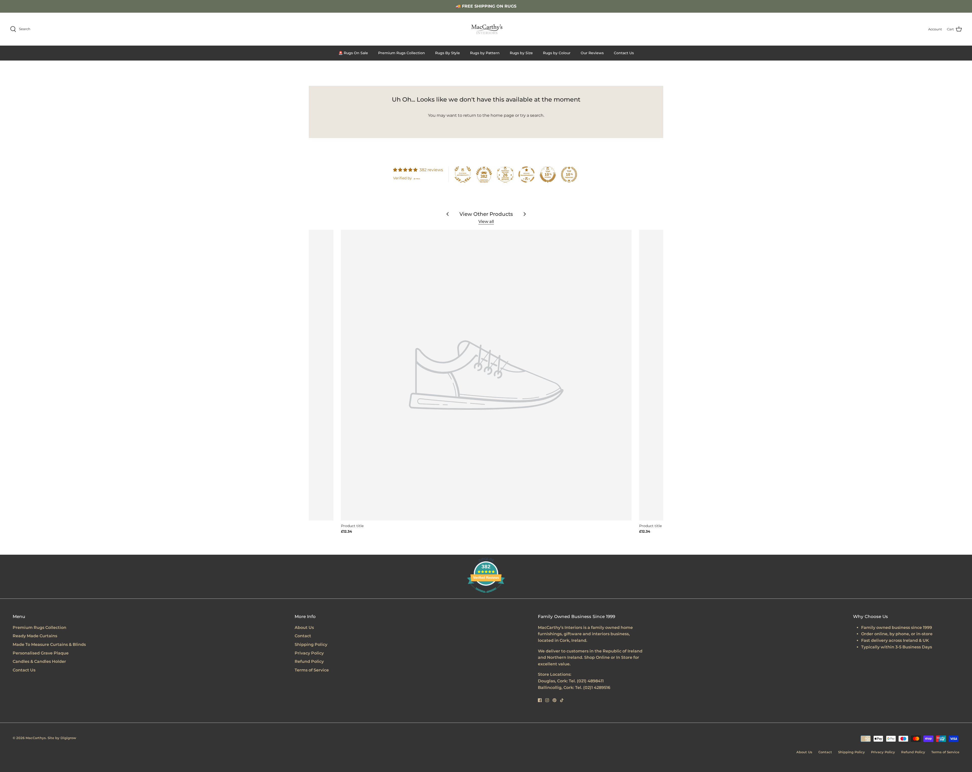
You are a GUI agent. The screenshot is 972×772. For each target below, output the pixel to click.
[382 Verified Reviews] (486, 595)
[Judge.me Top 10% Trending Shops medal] (569, 174)
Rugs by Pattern (485, 53)
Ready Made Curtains (35, 635)
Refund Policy (309, 661)
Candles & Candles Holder (39, 661)
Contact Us (624, 53)
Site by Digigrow (62, 738)
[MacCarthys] (486, 29)
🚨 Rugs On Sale (353, 53)
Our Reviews (592, 53)
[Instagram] (547, 700)
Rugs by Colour (557, 53)
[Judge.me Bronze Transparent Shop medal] (526, 174)
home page (502, 115)
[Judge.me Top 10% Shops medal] (548, 174)
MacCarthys (36, 738)
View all (486, 221)
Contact (303, 635)
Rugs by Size (521, 53)
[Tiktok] (562, 700)
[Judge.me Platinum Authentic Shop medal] (463, 174)
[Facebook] (540, 700)
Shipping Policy (311, 644)
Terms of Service (312, 670)
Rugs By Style (447, 53)
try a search (531, 115)
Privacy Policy (309, 653)
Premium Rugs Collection (401, 53)
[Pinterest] (554, 700)
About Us (304, 627)
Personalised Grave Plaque (41, 653)
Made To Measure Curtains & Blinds (49, 644)
